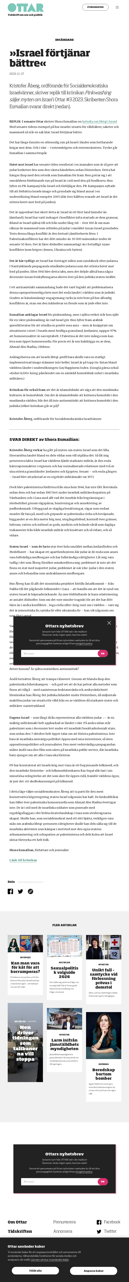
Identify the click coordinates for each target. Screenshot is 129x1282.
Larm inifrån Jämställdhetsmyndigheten (64, 1045)
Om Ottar (17, 1222)
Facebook (112, 1222)
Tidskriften (20, 1232)
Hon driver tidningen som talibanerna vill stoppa (25, 1043)
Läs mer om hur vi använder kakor (50, 1260)
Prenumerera (95, 7)
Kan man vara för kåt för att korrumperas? (25, 967)
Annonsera (62, 1232)
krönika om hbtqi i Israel (99, 121)
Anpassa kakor (94, 1271)
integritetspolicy (84, 1172)
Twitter (110, 1232)
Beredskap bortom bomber (103, 1074)
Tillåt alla (35, 1271)
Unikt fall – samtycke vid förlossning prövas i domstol (104, 978)
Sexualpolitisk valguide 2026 (64, 973)
